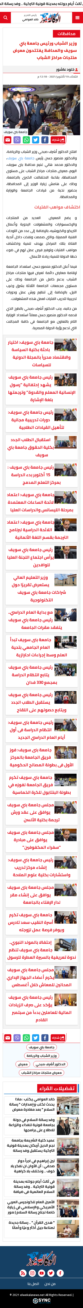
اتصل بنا (33, 1283)
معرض (23, 1064)
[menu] (77, 17)
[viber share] (17, 139)
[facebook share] (44, 139)
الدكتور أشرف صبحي (50, 1064)
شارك (56, 140)
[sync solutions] (41, 1302)
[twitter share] (35, 139)
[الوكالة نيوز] (41, 1258)
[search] (5, 17)
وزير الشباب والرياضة (42, 1056)
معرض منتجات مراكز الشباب (41, 1073)
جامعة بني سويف (41, 1047)
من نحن (50, 1283)
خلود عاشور (65, 69)
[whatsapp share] (26, 139)
